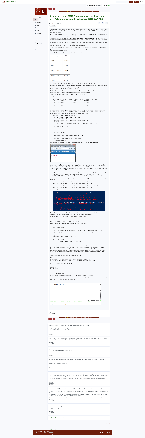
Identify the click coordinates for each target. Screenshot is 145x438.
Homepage (39, 17)
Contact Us (39, 33)
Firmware (62, 312)
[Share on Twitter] (106, 23)
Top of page (108, 423)
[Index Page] (3, 2)
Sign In (136, 1)
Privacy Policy (50, 434)
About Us (39, 36)
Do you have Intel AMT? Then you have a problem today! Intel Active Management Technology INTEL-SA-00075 (77, 17)
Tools (38, 30)
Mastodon (40, 43)
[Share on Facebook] (103, 23)
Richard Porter (53, 23)
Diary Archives (53, 429)
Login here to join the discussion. (56, 417)
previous (50, 8)
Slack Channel (40, 40)
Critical (58, 312)
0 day (55, 312)
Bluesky (40, 45)
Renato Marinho (97, 5)
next (54, 8)
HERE (68, 11)
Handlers (45, 434)
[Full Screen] (99, 23)
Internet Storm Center (12, 1)
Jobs (38, 25)
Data (38, 28)
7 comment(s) (52, 25)
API (44, 432)
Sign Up (141, 1)
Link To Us (36, 434)
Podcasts (39, 22)
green (109, 5)
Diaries (38, 19)
